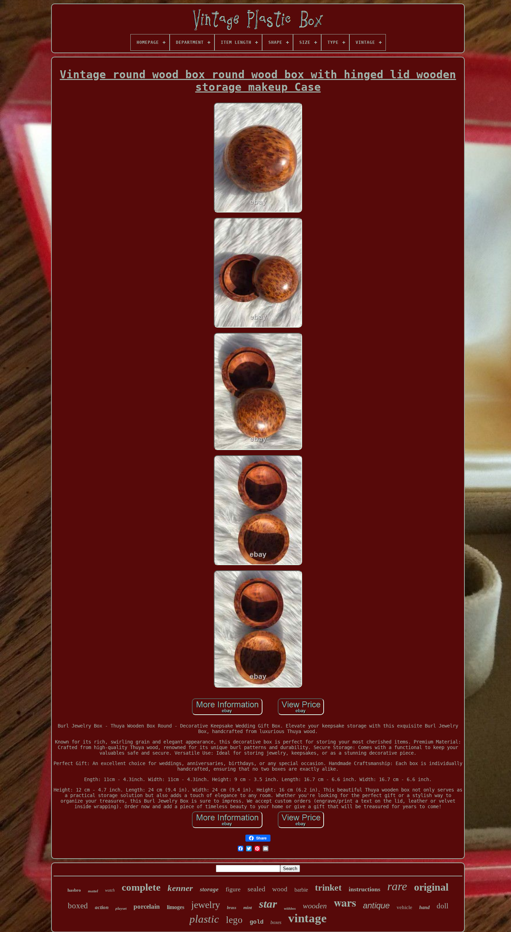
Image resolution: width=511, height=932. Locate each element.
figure (233, 889)
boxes (275, 922)
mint (247, 907)
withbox (290, 908)
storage (209, 889)
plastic (204, 919)
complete (141, 887)
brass (231, 907)
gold (256, 922)
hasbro (74, 890)
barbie (301, 890)
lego (234, 920)
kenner (180, 888)
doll (442, 906)
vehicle (404, 907)
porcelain (146, 906)
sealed (256, 889)
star (268, 904)
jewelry (205, 904)
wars (345, 902)
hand (424, 907)
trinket (328, 888)
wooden (315, 905)
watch (110, 890)
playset (121, 908)
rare (397, 886)
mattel (93, 891)
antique (376, 905)
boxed (78, 905)
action (101, 907)
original (431, 887)
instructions (364, 889)
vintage (307, 918)
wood (279, 889)
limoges (175, 907)
